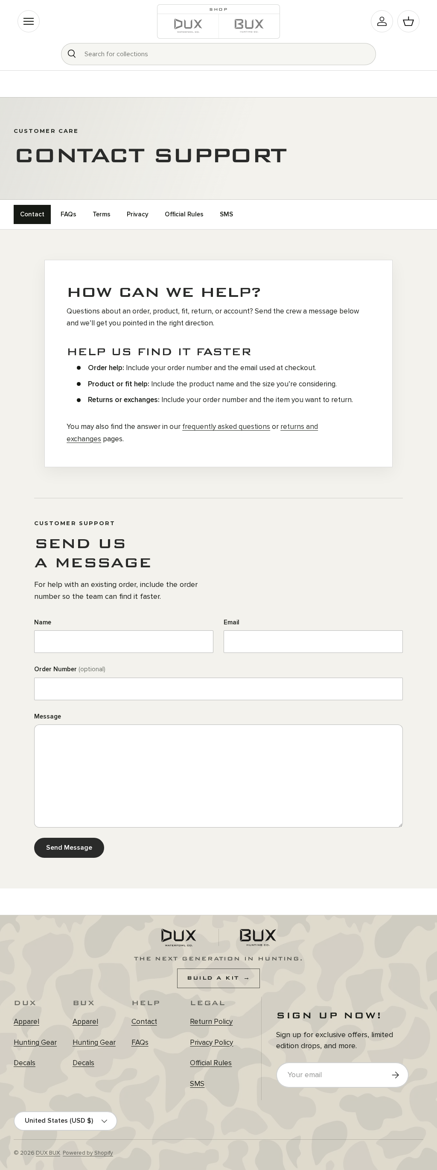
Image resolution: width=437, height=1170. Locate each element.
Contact (32, 214)
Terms (102, 214)
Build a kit (218, 978)
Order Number (69, 669)
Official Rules (184, 214)
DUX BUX (48, 1153)
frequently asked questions (226, 426)
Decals (24, 1062)
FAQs (68, 214)
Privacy (138, 214)
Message (47, 716)
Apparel (26, 1021)
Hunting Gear (35, 1042)
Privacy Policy (211, 1042)
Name (42, 622)
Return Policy (211, 1021)
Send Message (69, 847)
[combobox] (218, 54)
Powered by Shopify (88, 1153)
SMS (226, 214)
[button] (408, 21)
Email (231, 622)
